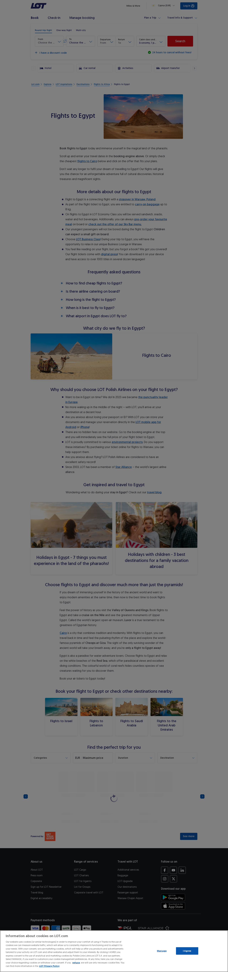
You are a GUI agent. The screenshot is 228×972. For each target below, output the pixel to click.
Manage (162, 951)
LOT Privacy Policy (49, 966)
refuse (76, 962)
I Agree (187, 951)
